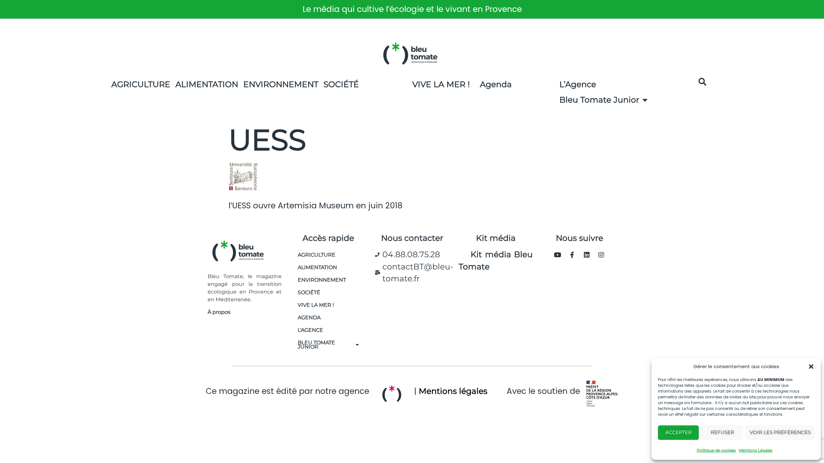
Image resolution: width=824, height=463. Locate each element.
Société (341, 84)
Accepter (678, 432)
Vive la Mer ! (441, 84)
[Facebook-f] (572, 255)
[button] (811, 366)
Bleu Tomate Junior (599, 99)
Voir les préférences (780, 432)
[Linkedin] (586, 255)
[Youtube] (557, 255)
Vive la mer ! (316, 305)
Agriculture (140, 84)
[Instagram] (601, 255)
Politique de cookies (716, 450)
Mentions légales (453, 391)
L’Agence (577, 84)
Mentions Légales (755, 450)
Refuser (722, 432)
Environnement (280, 84)
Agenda (496, 84)
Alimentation (206, 84)
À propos (219, 312)
